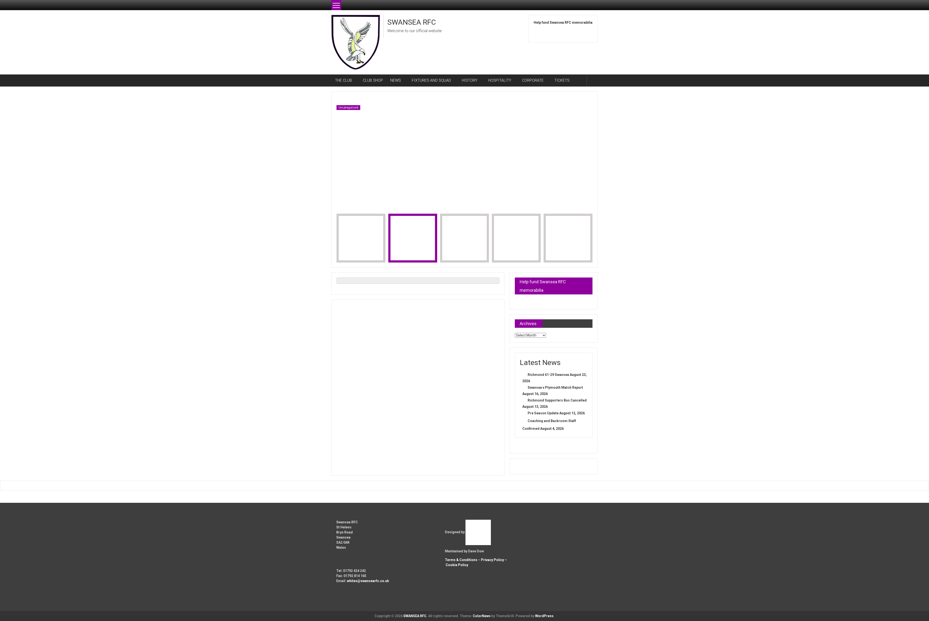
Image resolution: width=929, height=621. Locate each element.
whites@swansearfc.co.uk (368, 581)
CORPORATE (533, 80)
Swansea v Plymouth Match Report (555, 387)
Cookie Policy (457, 565)
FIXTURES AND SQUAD (431, 80)
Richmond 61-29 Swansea (548, 375)
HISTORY (469, 80)
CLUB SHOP (373, 80)
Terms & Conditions (461, 560)
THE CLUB (343, 80)
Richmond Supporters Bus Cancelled (557, 400)
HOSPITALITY (499, 80)
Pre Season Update (543, 413)
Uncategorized (348, 107)
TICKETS (561, 80)
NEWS (395, 80)
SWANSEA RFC (411, 22)
